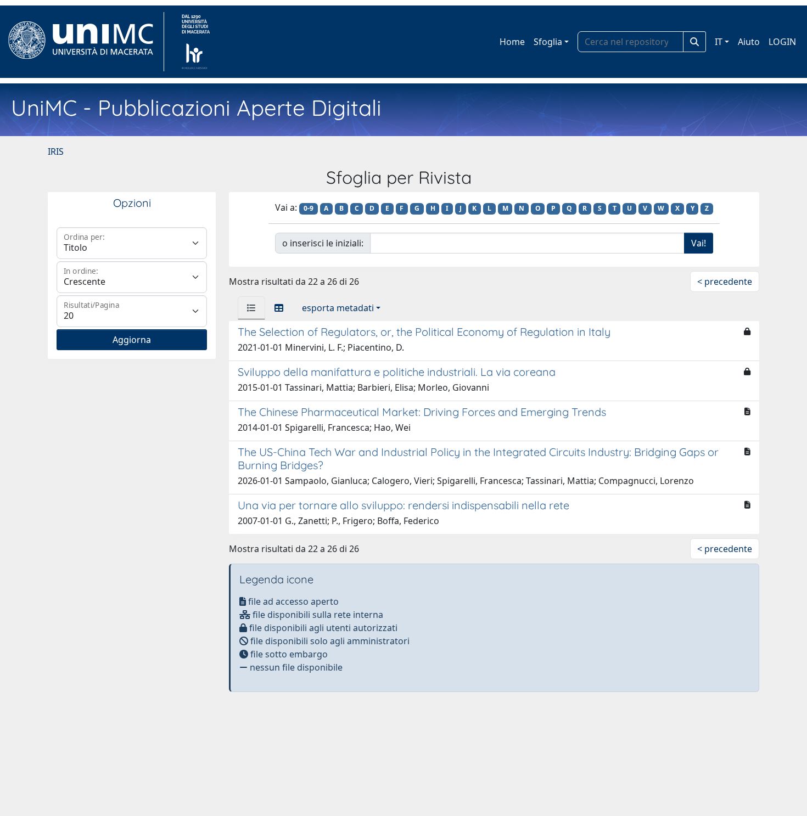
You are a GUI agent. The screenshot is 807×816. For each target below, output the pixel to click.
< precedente (724, 281)
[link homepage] (85, 41)
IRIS (56, 151)
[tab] (251, 307)
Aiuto (749, 42)
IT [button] (718, 42)
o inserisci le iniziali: (322, 243)
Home (512, 42)
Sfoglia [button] (548, 42)
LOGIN (782, 42)
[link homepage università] (195, 41)
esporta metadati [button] (338, 308)
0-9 (308, 208)
